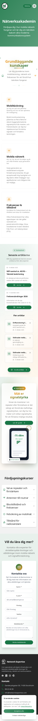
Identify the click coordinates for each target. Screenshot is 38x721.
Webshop (27, 6)
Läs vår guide (17, 423)
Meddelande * (19, 624)
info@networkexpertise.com (16, 693)
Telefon (19, 614)
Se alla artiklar (19, 370)
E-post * (19, 596)
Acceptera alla (19, 711)
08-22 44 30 (9, 689)
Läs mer (19, 285)
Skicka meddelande (19, 642)
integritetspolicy (26, 706)
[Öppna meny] (34, 6)
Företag (19, 605)
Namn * (19, 587)
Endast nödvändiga (19, 715)
